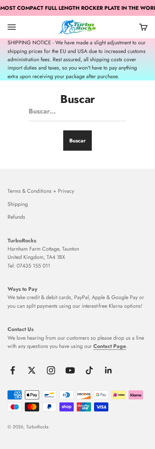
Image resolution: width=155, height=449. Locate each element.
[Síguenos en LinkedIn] (108, 370)
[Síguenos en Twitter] (32, 370)
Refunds (16, 217)
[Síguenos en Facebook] (13, 370)
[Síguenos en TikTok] (89, 370)
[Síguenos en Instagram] (51, 370)
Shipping (18, 204)
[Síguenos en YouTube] (70, 370)
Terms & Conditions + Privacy (41, 191)
